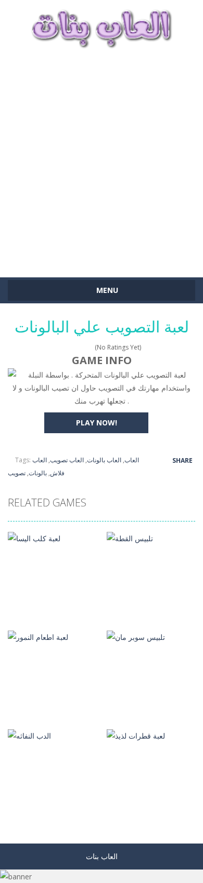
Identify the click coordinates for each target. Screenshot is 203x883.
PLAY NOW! (96, 422)
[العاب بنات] (101, 27)
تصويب (17, 473)
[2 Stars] (69, 347)
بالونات (38, 473)
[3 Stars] (76, 347)
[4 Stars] (83, 347)
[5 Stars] (89, 347)
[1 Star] (62, 347)
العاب (131, 460)
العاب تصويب (67, 460)
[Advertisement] (101, 158)
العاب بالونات (104, 460)
